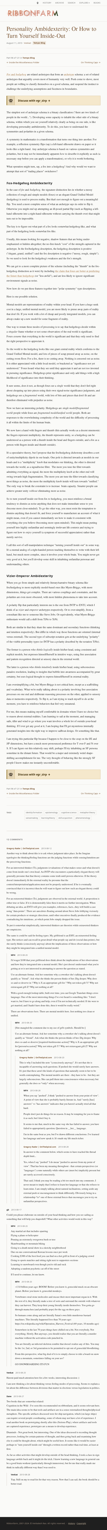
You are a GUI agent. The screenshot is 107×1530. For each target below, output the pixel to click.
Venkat (27, 43)
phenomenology (83, 818)
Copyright (81, 1523)
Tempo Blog (39, 43)
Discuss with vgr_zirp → (34, 100)
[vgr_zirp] (37, 3)
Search (72, 3)
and (16, 74)
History (47, 3)
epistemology (51, 812)
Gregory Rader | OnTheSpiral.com (23, 848)
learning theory (48, 818)
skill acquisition (65, 818)
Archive (59, 3)
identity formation (34, 812)
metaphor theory (87, 812)
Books (97, 3)
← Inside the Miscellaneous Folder (23, 62)
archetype (69, 74)
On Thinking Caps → (90, 62)
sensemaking (32, 818)
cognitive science (68, 812)
